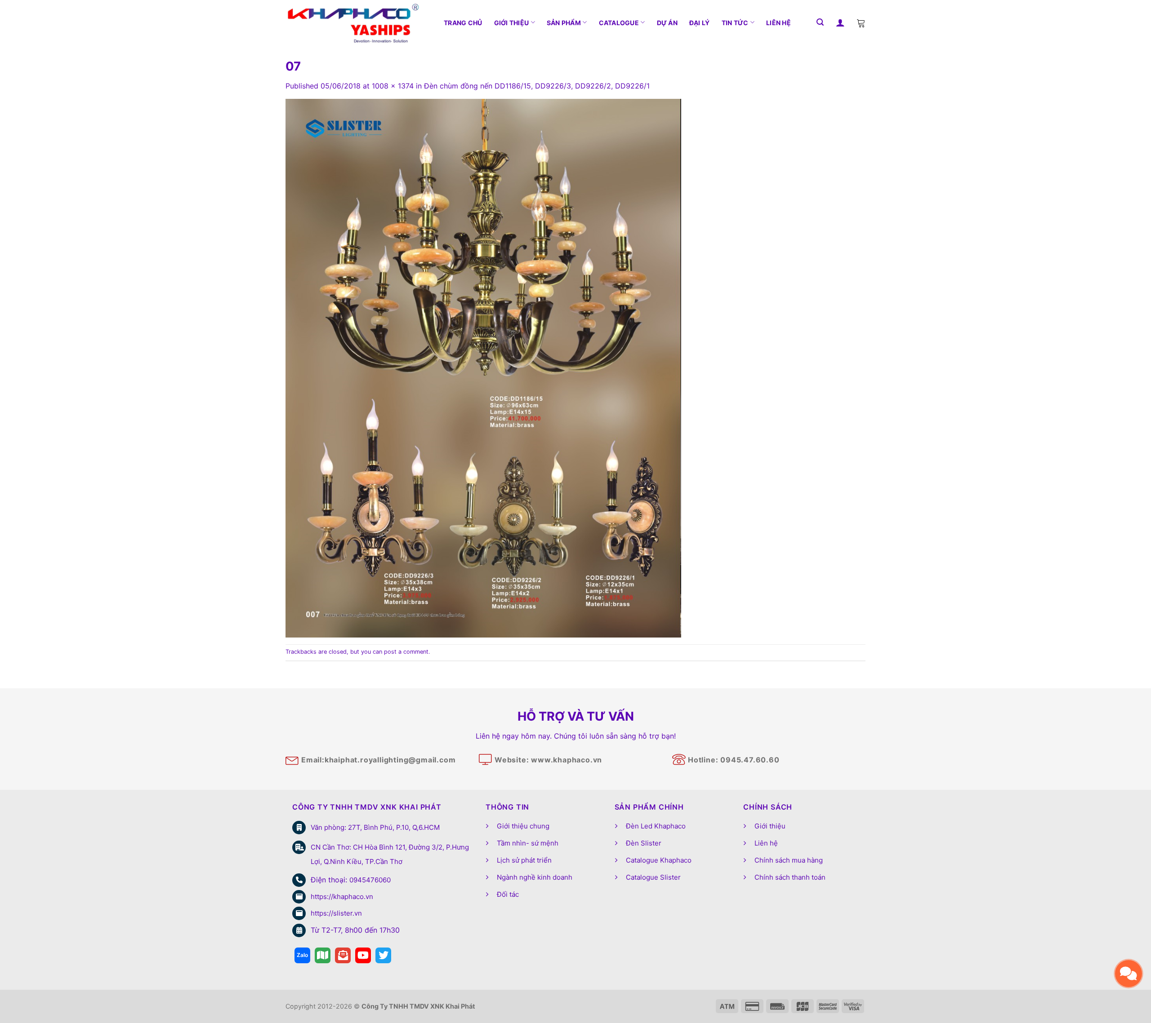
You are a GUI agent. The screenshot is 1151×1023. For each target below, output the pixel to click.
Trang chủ (463, 23)
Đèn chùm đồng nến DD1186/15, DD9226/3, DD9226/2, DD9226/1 (537, 85)
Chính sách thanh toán (789, 877)
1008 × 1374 (393, 85)
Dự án (667, 23)
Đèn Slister (643, 843)
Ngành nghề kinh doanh (534, 877)
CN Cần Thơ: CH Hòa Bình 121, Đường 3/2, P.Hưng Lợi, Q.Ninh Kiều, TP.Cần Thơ (390, 854)
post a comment (406, 651)
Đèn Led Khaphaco (656, 826)
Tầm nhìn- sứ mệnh (527, 843)
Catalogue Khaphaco (658, 860)
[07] (483, 367)
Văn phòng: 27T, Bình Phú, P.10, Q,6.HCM (375, 827)
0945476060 (370, 880)
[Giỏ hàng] (861, 22)
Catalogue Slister (653, 877)
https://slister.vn (336, 913)
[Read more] (302, 955)
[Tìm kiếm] (820, 22)
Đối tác (508, 894)
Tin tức (735, 23)
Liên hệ (778, 23)
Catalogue (619, 23)
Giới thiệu (511, 23)
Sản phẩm (564, 23)
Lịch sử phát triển (524, 860)
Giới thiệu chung (523, 826)
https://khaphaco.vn (342, 896)
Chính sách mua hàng (788, 860)
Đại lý (699, 23)
